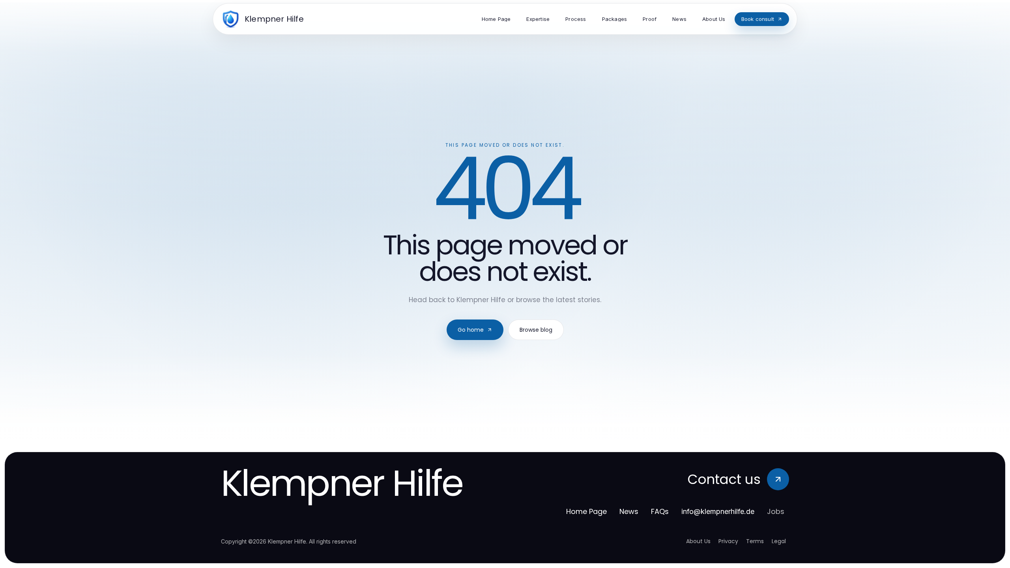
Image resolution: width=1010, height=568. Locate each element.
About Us (698, 541)
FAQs (660, 511)
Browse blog (536, 330)
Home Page (586, 511)
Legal (779, 541)
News (628, 511)
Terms (755, 541)
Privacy (728, 541)
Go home (471, 330)
